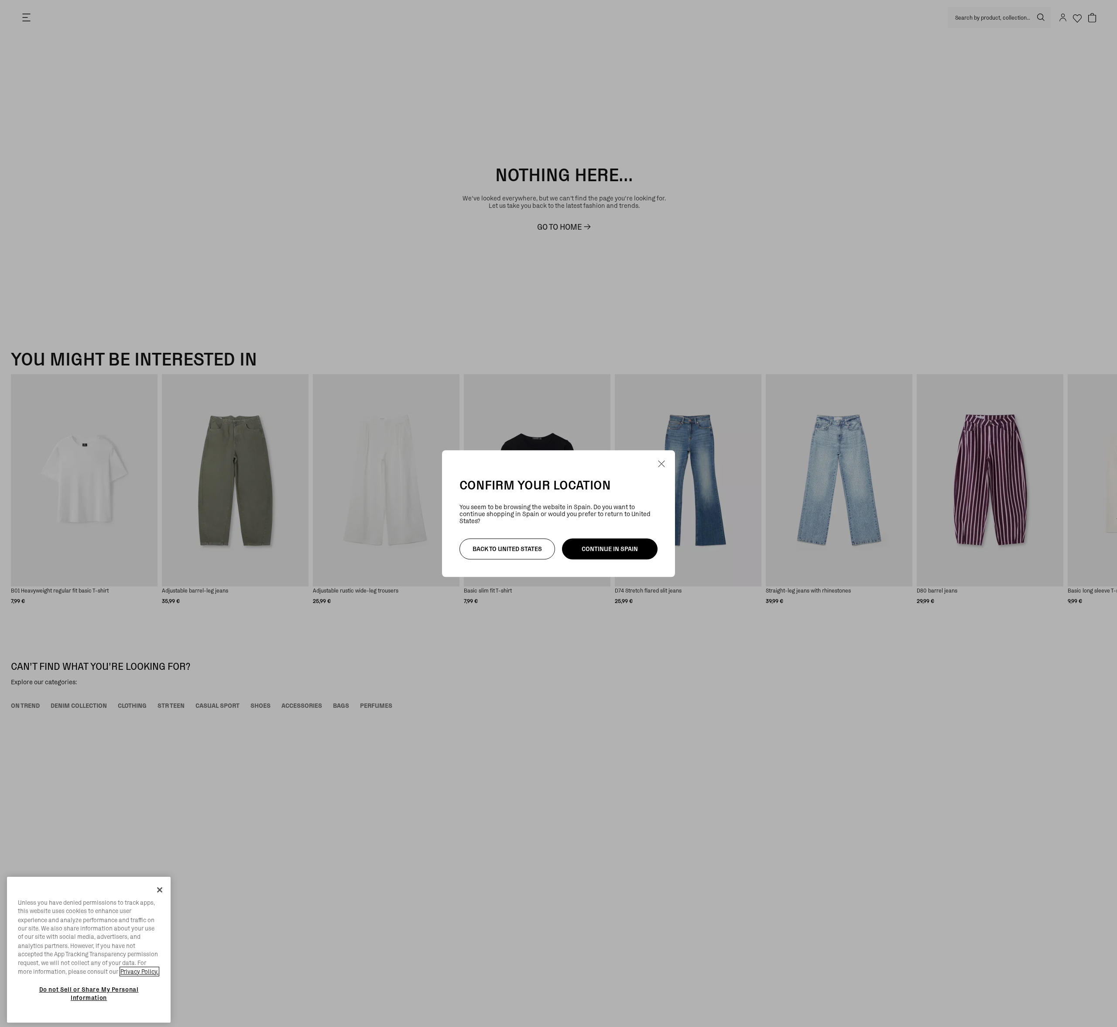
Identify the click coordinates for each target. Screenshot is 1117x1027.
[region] (89, 950)
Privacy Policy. (139, 971)
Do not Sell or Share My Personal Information (89, 993)
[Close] (159, 889)
